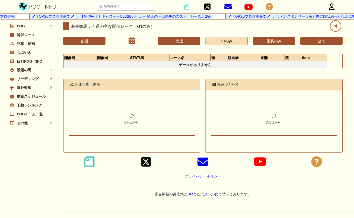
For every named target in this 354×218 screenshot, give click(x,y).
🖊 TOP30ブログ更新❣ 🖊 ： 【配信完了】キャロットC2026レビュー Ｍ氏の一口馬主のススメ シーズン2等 (119, 16)
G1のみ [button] (226, 41)
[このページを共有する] (335, 26)
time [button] (306, 57)
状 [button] (287, 57)
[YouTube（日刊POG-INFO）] (248, 7)
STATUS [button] (137, 57)
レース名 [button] (177, 57)
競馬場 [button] (233, 57)
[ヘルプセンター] (269, 7)
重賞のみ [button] (274, 41)
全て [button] (321, 41)
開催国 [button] (102, 57)
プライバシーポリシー (203, 176)
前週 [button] (84, 41)
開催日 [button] (69, 57)
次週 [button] (179, 41)
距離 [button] (264, 57)
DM (190, 194)
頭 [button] (213, 57)
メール (209, 194)
